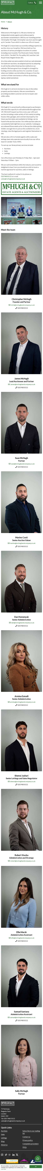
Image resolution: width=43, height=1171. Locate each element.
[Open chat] (38, 1158)
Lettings (4, 1138)
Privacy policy (28, 1140)
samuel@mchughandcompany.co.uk (22, 1017)
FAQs (25, 1147)
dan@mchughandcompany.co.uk (22, 623)
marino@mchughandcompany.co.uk (22, 543)
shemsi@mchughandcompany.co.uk (22, 781)
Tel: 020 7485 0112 (8, 1118)
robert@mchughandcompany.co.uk (22, 861)
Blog (2, 1141)
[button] (19, 223)
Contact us (26, 1137)
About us (4, 1145)
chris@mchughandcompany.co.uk (23, 305)
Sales (3, 1134)
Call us (30, 3)
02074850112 (6, 176)
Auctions (4, 1131)
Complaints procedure (31, 1144)
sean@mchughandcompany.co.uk (23, 464)
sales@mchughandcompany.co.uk (13, 179)
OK (36, 1166)
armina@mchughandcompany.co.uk (22, 702)
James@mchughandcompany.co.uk (22, 384)
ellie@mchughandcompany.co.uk (22, 938)
